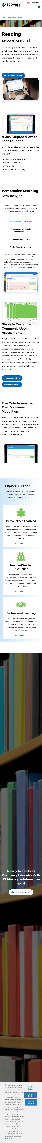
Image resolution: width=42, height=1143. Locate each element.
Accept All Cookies (30, 1095)
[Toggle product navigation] (4, 17)
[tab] (21, 221)
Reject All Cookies (31, 1102)
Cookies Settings (30, 1088)
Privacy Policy (9, 1138)
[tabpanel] (21, 272)
